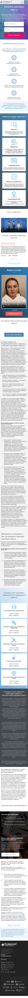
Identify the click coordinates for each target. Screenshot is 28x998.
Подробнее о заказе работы (14, 925)
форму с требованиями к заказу (18, 50)
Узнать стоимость (14, 313)
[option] (14, 249)
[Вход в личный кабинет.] (22, 2)
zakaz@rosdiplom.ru (5, 969)
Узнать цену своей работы (14, 334)
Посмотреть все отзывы (14, 263)
